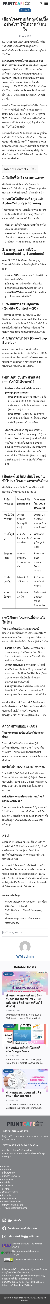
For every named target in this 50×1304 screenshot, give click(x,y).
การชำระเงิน (7, 1185)
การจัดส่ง (6, 1189)
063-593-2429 (14, 1145)
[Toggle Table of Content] (32, 169)
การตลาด (9, 1026)
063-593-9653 (31, 1145)
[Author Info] (25, 951)
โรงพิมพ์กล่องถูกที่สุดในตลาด (14, 1208)
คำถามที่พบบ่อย (9, 1198)
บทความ (18, 932)
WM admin (25, 956)
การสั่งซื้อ (6, 1182)
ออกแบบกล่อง (8, 1179)
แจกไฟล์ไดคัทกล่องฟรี (12, 1201)
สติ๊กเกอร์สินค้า (8, 1173)
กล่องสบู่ (5, 1166)
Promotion (7, 1195)
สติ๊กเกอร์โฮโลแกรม (11, 1176)
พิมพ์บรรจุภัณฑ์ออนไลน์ (12, 1205)
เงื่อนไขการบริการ (10, 1192)
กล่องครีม (6, 1169)
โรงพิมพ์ (9, 932)
